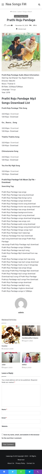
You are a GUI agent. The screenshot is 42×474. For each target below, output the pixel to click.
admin (21, 312)
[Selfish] (31, 357)
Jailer (4, 364)
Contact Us (30, 463)
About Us (11, 463)
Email (4, 418)
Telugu (13, 89)
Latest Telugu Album (24, 11)
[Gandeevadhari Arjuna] (31, 330)
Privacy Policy (20, 463)
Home (14, 11)
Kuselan (4, 346)
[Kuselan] (11, 334)
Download (14, 114)
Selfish (24, 364)
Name (4, 409)
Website (5, 426)
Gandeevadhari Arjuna (30, 338)
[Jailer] (11, 357)
